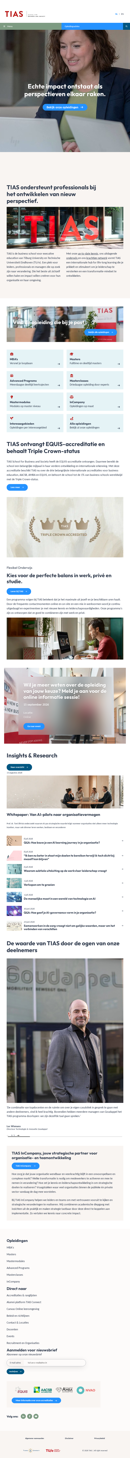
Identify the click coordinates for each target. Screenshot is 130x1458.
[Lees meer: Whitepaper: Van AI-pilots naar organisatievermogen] (65, 801)
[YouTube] (36, 1416)
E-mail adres (15, 1362)
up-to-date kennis (88, 253)
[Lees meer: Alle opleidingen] (95, 423)
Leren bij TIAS (17, 591)
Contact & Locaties (18, 1322)
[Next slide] (18, 1135)
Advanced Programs (18, 1268)
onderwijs (72, 258)
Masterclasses (15, 1274)
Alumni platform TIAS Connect (24, 1302)
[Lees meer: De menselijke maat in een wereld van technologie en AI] (65, 897)
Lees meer (15, 487)
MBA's (10, 1247)
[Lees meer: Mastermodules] (35, 401)
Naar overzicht (17, 767)
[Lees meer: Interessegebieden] (35, 423)
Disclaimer (69, 1438)
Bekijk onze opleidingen (62, 107)
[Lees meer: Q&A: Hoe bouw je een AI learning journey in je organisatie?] (65, 841)
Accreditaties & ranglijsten (22, 1295)
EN (122, 14)
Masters (11, 1254)
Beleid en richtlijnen (18, 1316)
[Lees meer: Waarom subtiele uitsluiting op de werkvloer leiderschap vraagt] (65, 869)
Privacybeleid (99, 1438)
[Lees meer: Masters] (95, 358)
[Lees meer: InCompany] (95, 401)
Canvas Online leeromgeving (23, 1309)
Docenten (12, 1329)
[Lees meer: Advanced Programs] (35, 380)
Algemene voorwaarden (34, 1438)
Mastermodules (16, 1261)
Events (10, 1336)
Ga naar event (34, 726)
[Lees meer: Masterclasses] (95, 380)
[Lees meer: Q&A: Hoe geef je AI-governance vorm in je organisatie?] (65, 911)
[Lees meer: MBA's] (35, 358)
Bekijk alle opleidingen (98, 332)
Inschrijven (13, 1371)
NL (116, 14)
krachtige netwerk (96, 258)
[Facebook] (29, 1416)
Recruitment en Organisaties (23, 1343)
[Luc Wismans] (65, 1044)
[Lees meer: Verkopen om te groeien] (65, 883)
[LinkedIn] (23, 1416)
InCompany (13, 1281)
